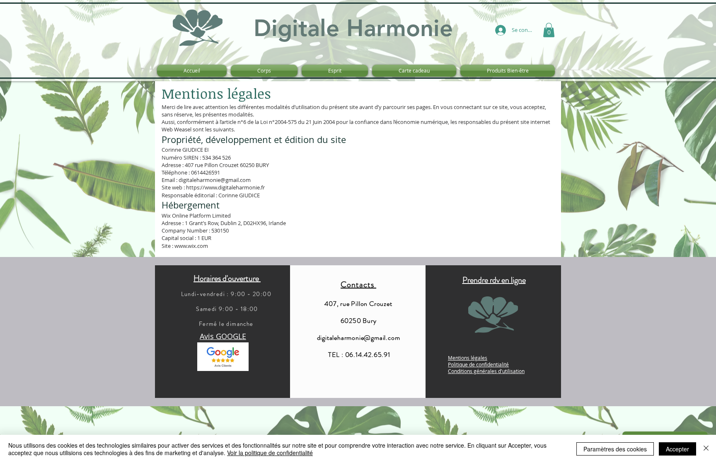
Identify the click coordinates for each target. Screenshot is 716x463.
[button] (549, 30)
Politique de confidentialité (478, 364)
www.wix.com (191, 246)
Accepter (677, 449)
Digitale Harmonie (353, 28)
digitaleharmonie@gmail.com (215, 180)
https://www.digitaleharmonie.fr (225, 187)
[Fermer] (706, 448)
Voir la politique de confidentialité (270, 452)
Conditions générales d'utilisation (486, 371)
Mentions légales (467, 357)
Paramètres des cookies (615, 449)
